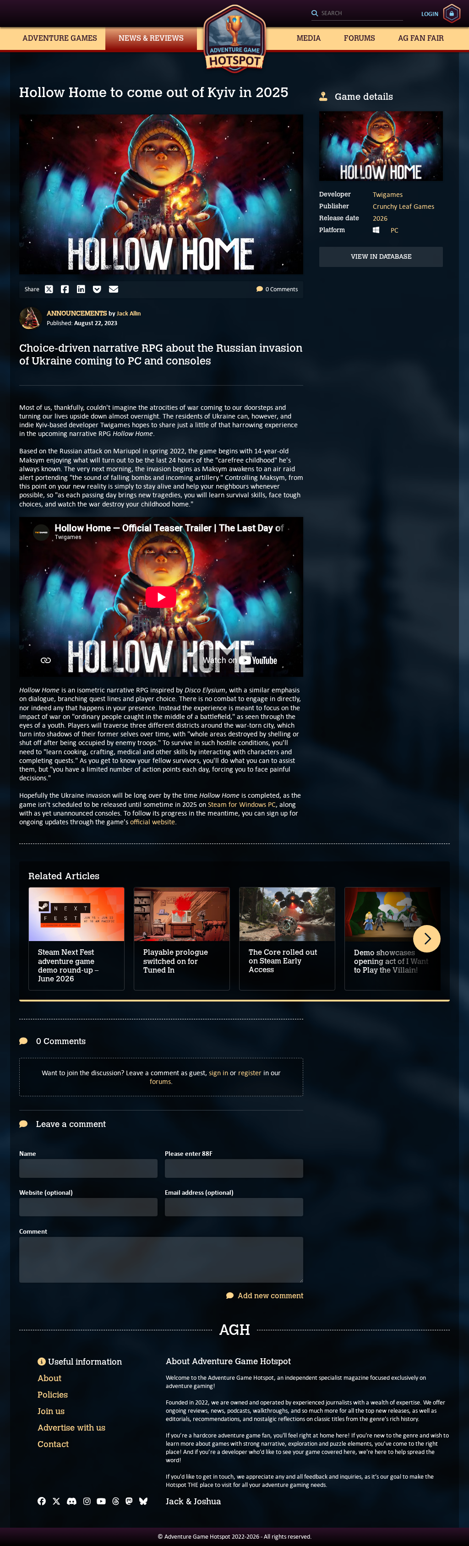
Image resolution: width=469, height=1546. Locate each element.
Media (309, 38)
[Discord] (71, 1502)
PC (394, 230)
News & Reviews (151, 38)
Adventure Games (59, 38)
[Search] (357, 14)
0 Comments (281, 289)
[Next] (427, 939)
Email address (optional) (199, 1192)
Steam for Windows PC (242, 804)
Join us (51, 1411)
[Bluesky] (143, 1502)
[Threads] (116, 1502)
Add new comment (269, 1296)
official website (152, 821)
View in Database (381, 257)
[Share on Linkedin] (83, 289)
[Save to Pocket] (99, 289)
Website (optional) (46, 1192)
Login (429, 14)
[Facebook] (42, 1502)
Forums (359, 38)
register (250, 1072)
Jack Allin (129, 313)
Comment (33, 1231)
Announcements (77, 313)
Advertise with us (71, 1428)
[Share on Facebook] (67, 289)
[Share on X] (51, 289)
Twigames (388, 194)
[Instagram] (87, 1502)
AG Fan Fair (421, 38)
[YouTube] (101, 1502)
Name (27, 1153)
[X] (56, 1502)
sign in (218, 1072)
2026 (380, 218)
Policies (53, 1395)
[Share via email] (116, 289)
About (49, 1378)
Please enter (189, 1153)
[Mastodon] (129, 1502)
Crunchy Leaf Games (403, 206)
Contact (53, 1444)
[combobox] (357, 14)
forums (160, 1081)
